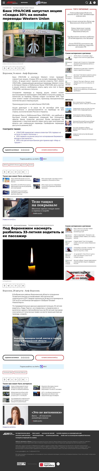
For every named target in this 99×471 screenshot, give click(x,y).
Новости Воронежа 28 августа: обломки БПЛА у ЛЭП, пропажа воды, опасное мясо (80, 14)
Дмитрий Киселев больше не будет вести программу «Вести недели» (83, 122)
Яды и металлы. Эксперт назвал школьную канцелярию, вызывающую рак (83, 230)
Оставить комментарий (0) (50, 150)
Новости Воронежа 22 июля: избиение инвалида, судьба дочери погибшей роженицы (20, 388)
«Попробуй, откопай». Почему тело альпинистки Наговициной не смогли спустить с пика (84, 249)
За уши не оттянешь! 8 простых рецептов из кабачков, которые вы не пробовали (85, 89)
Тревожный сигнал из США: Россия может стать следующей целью (84, 109)
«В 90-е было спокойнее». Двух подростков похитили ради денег (84, 56)
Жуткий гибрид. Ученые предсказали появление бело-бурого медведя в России (85, 262)
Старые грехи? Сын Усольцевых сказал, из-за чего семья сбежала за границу (84, 243)
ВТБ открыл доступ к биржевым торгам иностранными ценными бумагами (51, 186)
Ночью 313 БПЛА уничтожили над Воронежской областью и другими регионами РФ (80, 45)
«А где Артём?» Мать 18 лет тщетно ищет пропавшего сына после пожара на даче (84, 255)
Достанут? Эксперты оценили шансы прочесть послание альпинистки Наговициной (85, 76)
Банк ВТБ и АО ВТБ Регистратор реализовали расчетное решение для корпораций (21, 186)
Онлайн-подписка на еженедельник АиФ (69, 433)
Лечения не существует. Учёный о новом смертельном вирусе (84, 69)
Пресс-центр (36, 433)
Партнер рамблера (32, 463)
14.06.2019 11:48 (7, 8)
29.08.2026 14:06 (7, 225)
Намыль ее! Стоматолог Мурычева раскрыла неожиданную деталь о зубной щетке (84, 63)
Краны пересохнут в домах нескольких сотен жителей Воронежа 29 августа (81, 29)
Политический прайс (52, 435)
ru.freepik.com (7, 281)
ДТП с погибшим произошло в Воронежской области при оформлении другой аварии (51, 394)
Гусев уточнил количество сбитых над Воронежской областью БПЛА (80, 22)
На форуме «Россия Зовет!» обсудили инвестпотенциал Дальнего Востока (19, 192)
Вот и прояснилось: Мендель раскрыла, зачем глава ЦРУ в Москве (84, 103)
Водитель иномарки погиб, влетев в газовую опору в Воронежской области (37, 339)
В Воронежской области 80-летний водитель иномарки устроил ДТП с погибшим (19, 394)
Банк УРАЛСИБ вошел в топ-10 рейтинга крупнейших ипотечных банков (21, 180)
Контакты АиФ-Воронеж (23, 435)
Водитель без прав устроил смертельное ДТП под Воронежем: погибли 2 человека (51, 388)
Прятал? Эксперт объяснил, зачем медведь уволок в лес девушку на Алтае (84, 83)
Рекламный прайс (38, 435)
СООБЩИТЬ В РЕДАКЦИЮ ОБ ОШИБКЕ (26, 437)
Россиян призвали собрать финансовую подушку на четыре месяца (83, 129)
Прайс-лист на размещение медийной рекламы (75, 435)
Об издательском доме (23, 433)
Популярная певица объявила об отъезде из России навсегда (82, 115)
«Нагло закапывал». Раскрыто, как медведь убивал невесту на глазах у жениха (84, 236)
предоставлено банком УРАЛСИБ (13, 63)
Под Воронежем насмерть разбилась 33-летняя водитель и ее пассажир (80, 37)
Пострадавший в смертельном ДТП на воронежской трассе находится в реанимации (20, 400)
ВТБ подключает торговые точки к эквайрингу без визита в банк (52, 179)
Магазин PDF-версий (48, 433)
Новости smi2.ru (9, 219)
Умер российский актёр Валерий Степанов (83, 134)
